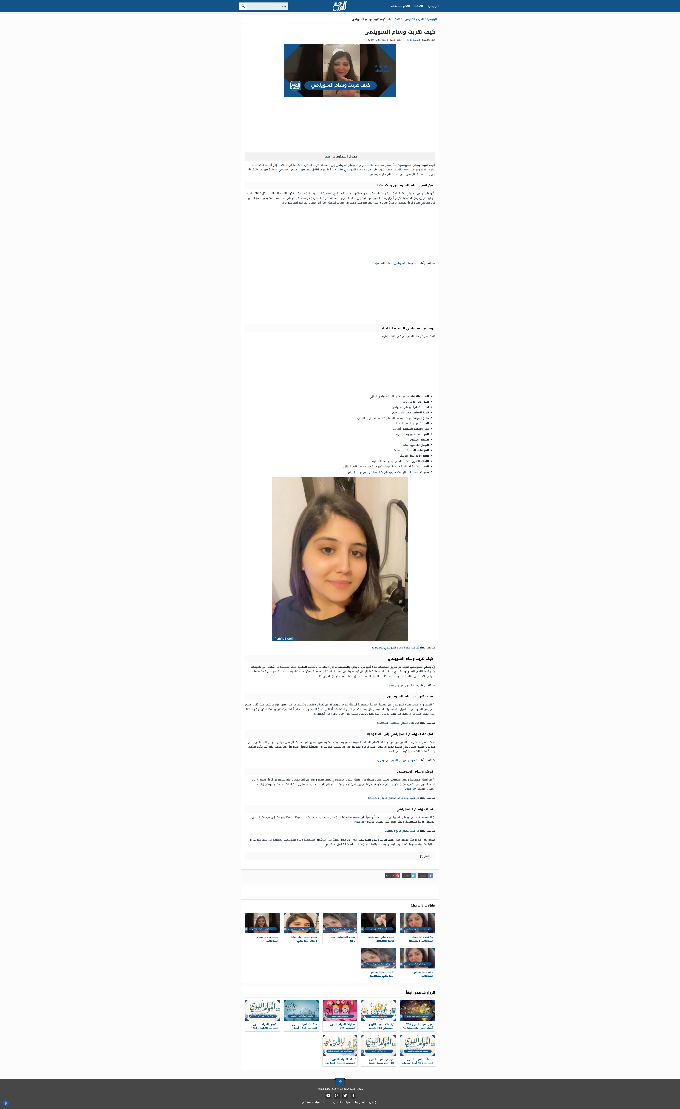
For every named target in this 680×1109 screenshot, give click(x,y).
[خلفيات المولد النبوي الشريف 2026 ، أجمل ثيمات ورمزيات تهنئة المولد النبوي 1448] (301, 1010)
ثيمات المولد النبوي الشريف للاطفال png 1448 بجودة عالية (340, 1063)
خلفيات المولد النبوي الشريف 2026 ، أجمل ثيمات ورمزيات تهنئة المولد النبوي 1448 (304, 1029)
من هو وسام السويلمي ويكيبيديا (352, 169)
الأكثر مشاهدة (400, 6)
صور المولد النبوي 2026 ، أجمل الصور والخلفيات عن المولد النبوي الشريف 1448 (418, 1029)
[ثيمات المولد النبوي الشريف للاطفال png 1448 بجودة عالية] (340, 1045)
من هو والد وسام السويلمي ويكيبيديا (421, 939)
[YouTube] (328, 1096)
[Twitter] (345, 1096)
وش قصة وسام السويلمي (423, 974)
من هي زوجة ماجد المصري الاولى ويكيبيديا (393, 797)
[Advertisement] (340, 125)
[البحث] (243, 6)
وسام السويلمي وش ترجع (404, 685)
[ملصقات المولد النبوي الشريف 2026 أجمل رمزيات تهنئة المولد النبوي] (417, 1045)
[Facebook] (353, 1096)
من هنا (411, 788)
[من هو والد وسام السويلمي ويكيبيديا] (417, 923)
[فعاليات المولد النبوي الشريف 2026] (340, 1010)
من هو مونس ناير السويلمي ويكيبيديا (397, 760)
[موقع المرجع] (340, 6)
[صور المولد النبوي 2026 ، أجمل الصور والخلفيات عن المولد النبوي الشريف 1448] (417, 1010)
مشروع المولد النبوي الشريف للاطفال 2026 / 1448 (264, 1028)
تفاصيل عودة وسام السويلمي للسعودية (395, 647)
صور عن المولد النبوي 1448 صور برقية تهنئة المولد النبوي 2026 (381, 1063)
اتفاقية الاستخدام (313, 1102)
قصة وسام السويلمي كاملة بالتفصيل (397, 263)
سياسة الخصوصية (340, 1102)
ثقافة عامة (395, 19)
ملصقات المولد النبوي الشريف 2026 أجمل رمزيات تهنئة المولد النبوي (417, 1063)
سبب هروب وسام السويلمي (295, 169)
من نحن (373, 1102)
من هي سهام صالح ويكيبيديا (401, 830)
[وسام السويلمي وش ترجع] (340, 923)
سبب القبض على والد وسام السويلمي (304, 939)
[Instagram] (337, 1096)
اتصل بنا (360, 1102)
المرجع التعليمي (414, 19)
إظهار (327, 156)
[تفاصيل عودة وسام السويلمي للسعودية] (378, 958)
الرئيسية (433, 6)
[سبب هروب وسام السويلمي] (262, 923)
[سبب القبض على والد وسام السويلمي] (301, 923)
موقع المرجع (400, 169)
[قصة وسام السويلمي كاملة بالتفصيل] (378, 923)
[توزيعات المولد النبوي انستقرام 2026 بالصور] (378, 1010)
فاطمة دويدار (413, 40)
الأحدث (418, 6)
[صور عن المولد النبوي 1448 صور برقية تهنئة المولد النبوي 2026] (378, 1045)
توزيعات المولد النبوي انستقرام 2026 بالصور (381, 1026)
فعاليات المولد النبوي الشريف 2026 (343, 1026)
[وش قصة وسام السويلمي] (417, 958)
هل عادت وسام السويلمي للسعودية (398, 722)
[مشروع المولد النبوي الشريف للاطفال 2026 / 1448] (262, 1010)
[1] (282, 202)
